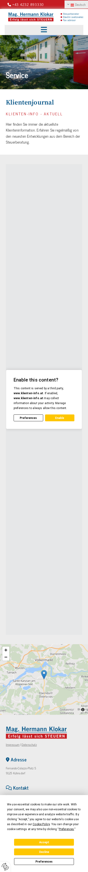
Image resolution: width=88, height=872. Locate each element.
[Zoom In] (5, 650)
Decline (44, 852)
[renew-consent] (5, 866)
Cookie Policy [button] (41, 824)
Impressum (12, 744)
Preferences (44, 861)
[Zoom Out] (5, 657)
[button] (44, 30)
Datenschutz (29, 744)
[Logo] (31, 16)
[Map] (44, 679)
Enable (59, 418)
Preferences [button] (66, 829)
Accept (44, 842)
